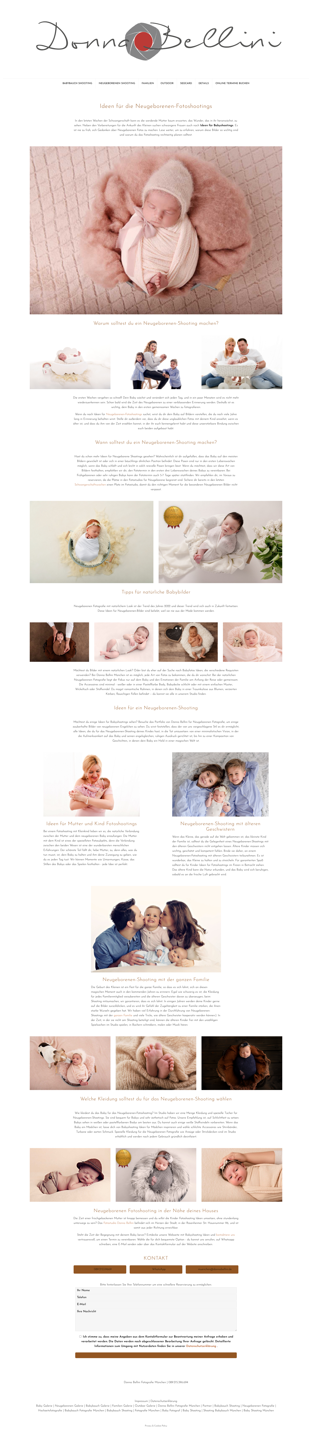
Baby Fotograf (171, 1410)
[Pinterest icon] (156, 1417)
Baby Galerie (44, 1406)
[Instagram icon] (160, 1417)
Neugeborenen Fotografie (258, 1406)
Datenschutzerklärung (201, 1346)
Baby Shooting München (259, 1410)
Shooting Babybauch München (222, 1410)
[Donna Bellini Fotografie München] (156, 39)
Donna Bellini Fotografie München (179, 1406)
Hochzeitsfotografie (50, 1410)
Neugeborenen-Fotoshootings (124, 414)
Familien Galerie (122, 1406)
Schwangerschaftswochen (90, 484)
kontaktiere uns (225, 1235)
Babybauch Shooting (227, 1406)
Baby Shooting (192, 1410)
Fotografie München (147, 1410)
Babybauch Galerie (98, 1406)
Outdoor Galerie (145, 1406)
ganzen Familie (123, 1015)
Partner (207, 1406)
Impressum (141, 1401)
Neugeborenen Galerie (69, 1406)
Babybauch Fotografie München (84, 1410)
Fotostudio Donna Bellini (119, 1223)
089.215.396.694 (178, 1382)
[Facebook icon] (151, 1417)
